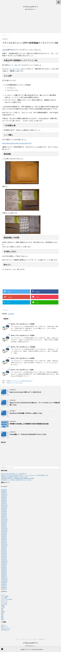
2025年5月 (4, 502)
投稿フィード (4, 626)
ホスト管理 (4, 604)
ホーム (18, 639)
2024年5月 (4, 511)
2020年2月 (4, 575)
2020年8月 (4, 565)
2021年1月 (4, 559)
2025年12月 (4, 494)
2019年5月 (4, 589)
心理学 (3, 607)
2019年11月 (4, 579)
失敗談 (3, 605)
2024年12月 (4, 505)
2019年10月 (4, 581)
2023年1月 (4, 527)
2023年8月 (4, 522)
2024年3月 (4, 514)
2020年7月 (4, 567)
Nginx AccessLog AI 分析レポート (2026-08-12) (25, 392)
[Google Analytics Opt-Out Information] (2, 649)
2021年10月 (4, 545)
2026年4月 (4, 492)
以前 (3, 50)
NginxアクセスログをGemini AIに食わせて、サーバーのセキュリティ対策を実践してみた (25, 475)
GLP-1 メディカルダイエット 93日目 (22, 358)
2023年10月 (4, 520)
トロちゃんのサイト (30, 7)
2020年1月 (4, 576)
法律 (2, 614)
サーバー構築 (4, 596)
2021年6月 (4, 551)
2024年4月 (4, 513)
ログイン (3, 625)
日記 (2, 610)
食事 (2, 619)
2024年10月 (4, 506)
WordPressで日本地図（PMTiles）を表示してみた (26, 413)
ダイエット (6, 310)
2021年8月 (4, 548)
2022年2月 (4, 541)
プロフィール (23, 639)
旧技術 (3, 611)
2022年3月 (4, 539)
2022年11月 (4, 530)
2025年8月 (4, 497)
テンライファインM (16, 69)
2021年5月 (4, 553)
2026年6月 (4, 491)
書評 (2, 613)
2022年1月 (4, 542)
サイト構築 (4, 597)
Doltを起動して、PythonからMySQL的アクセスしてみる (28, 434)
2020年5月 (4, 570)
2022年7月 (4, 536)
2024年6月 (4, 510)
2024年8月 (4, 508)
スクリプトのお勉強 (6, 599)
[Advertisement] (30, 22)
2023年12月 (4, 519)
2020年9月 (4, 564)
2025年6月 (4, 500)
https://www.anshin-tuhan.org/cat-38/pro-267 (17, 143)
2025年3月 (4, 503)
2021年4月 (4, 554)
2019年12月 (4, 578)
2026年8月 (4, 489)
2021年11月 (4, 544)
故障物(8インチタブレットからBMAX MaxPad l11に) (19, 380)
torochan (11, 314)
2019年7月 (4, 585)
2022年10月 (4, 531)
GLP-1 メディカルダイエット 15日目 (22, 324)
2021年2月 (4, 558)
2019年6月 (4, 587)
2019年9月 (4, 582)
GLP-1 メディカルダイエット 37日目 (22, 335)
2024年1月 (4, 517)
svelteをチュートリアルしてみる (14, 382)
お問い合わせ (41, 639)
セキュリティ (4, 600)
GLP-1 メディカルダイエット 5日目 (22, 369)
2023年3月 (4, 523)
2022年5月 (4, 537)
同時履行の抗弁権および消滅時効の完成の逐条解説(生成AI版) (29, 424)
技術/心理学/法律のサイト (30, 645)
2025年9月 (4, 496)
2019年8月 (4, 584)
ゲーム (3, 594)
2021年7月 (4, 550)
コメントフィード (6, 628)
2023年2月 (4, 525)
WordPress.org (5, 629)
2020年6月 (4, 568)
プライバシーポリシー (32, 639)
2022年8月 (4, 534)
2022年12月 (4, 528)
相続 (2, 616)
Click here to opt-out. (37, 649)
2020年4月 (4, 572)
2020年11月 (4, 562)
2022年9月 (4, 533)
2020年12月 (4, 561)
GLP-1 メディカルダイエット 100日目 (23, 347)
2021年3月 (4, 556)
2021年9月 (4, 547)
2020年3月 (4, 573)
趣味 (2, 618)
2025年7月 (4, 499)
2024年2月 (4, 516)
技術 (2, 608)
